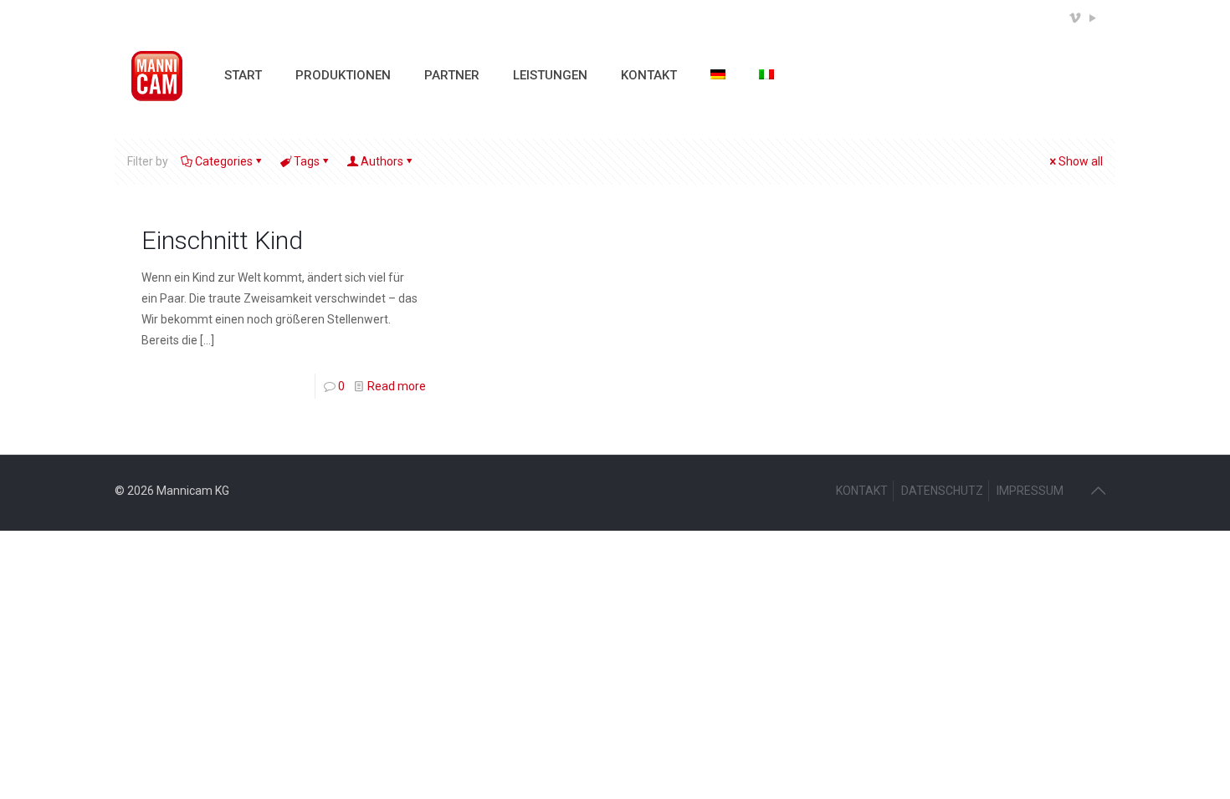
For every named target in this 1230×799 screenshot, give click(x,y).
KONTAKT (862, 490)
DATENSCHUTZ (942, 490)
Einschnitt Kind (222, 240)
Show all (1080, 161)
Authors (382, 161)
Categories (224, 161)
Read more (396, 386)
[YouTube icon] (1092, 18)
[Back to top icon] (1097, 490)
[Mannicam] (156, 75)
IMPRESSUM (1030, 490)
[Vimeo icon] (1075, 18)
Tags (307, 161)
